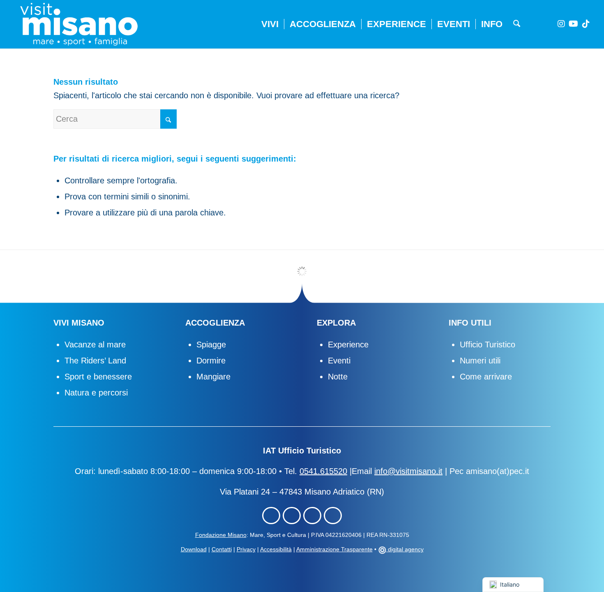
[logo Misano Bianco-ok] (79, 24)
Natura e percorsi (96, 392)
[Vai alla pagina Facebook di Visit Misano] (271, 515)
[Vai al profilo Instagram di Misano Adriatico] (292, 515)
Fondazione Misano (221, 535)
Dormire (211, 360)
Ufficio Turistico (487, 344)
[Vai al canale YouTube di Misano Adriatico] (333, 515)
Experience (348, 344)
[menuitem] (270, 24)
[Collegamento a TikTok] (586, 24)
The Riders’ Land (95, 360)
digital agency (405, 549)
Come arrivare (486, 376)
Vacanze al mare (95, 344)
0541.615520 (323, 471)
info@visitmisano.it (408, 471)
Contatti (222, 549)
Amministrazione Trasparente (334, 549)
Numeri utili (480, 360)
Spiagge (211, 344)
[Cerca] (517, 24)
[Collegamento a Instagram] (561, 24)
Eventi (339, 360)
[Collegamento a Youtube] (573, 24)
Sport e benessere (98, 376)
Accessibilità (276, 549)
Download (194, 549)
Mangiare (213, 376)
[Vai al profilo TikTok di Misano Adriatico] (312, 515)
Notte (338, 376)
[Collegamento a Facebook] (549, 24)
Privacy (246, 549)
